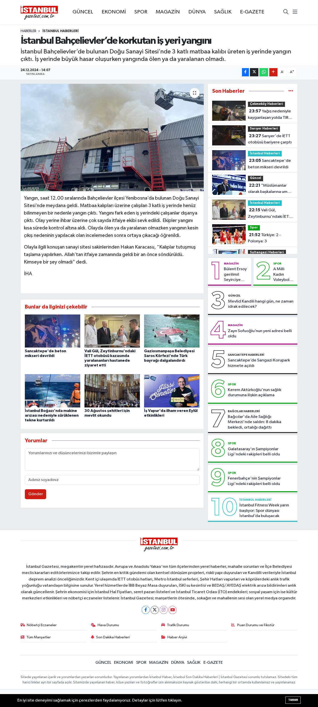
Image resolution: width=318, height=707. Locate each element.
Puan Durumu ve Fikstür (256, 625)
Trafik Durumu (178, 625)
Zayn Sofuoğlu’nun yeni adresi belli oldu (260, 333)
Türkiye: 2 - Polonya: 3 (264, 238)
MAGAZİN (168, 12)
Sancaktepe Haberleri (246, 354)
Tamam (293, 700)
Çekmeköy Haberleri (266, 104)
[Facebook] (146, 610)
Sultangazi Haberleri (267, 252)
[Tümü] (290, 91)
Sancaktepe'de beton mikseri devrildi (269, 163)
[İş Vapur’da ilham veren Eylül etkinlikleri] (171, 391)
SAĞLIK (223, 12)
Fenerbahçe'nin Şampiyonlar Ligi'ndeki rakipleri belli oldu (254, 481)
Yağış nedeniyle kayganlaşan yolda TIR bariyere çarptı (269, 115)
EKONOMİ (114, 12)
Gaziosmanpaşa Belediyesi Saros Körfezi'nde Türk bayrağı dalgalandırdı (169, 355)
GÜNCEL (83, 12)
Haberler (28, 31)
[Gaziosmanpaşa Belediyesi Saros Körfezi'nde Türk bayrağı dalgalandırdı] (171, 331)
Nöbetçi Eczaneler (42, 625)
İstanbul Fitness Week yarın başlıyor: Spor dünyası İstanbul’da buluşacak (264, 510)
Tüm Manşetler (38, 637)
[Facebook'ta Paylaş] (245, 72)
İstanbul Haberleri (60, 31)
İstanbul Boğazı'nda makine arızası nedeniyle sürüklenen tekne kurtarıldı (52, 415)
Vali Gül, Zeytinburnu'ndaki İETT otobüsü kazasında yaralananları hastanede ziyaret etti (270, 214)
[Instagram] (163, 610)
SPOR (140, 12)
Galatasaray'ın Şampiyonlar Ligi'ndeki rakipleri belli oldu (254, 451)
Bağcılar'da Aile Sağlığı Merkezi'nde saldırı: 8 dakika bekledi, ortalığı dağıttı (254, 422)
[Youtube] (172, 610)
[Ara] (285, 12)
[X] (155, 610)
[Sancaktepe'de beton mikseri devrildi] (52, 331)
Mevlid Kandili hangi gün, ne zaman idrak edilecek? (260, 304)
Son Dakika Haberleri (113, 637)
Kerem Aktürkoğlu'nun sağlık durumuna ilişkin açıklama (254, 392)
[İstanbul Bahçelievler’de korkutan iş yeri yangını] (112, 137)
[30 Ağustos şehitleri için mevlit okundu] (112, 391)
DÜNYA (197, 12)
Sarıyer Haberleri (264, 128)
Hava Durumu (108, 625)
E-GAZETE (252, 12)
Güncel (255, 178)
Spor (254, 227)
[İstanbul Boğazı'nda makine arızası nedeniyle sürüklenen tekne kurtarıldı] (52, 391)
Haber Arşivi (177, 637)
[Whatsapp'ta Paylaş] (263, 72)
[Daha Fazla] (273, 72)
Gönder (35, 494)
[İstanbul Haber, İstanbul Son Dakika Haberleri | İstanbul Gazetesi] (39, 12)
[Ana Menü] (295, 12)
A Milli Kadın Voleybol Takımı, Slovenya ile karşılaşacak (284, 274)
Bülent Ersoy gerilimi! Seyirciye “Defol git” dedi (235, 274)
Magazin (231, 263)
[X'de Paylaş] (254, 72)
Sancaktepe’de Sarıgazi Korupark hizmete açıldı (259, 363)
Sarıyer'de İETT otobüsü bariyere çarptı (270, 139)
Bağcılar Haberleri (244, 411)
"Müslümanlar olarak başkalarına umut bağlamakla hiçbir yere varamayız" (269, 189)
